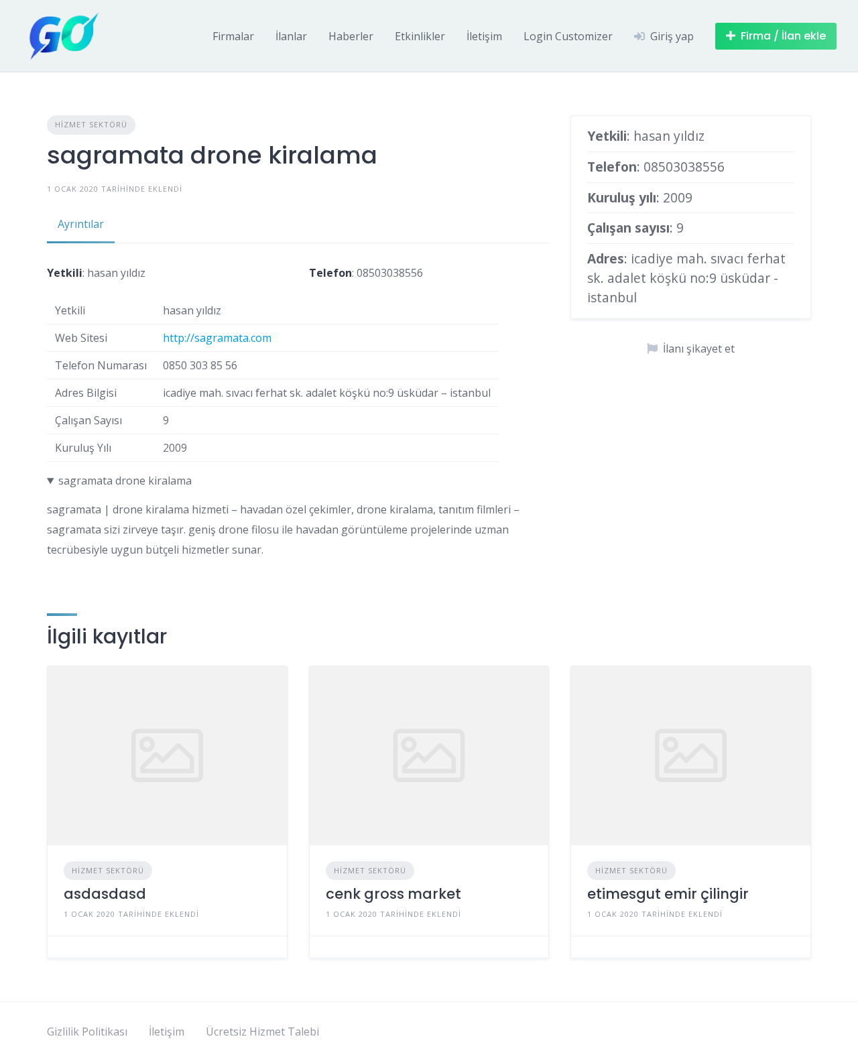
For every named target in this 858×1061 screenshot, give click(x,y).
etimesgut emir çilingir (668, 893)
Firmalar (233, 36)
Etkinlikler (420, 36)
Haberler (350, 36)
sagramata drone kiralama (125, 480)
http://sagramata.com (217, 337)
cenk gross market (393, 893)
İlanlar (291, 36)
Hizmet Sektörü (91, 124)
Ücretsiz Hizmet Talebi (262, 1031)
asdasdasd (105, 893)
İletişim (484, 36)
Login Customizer (568, 36)
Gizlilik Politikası (87, 1031)
